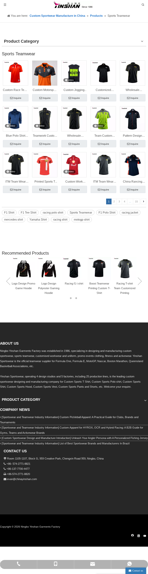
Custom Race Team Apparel (15, 90)
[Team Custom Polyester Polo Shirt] (103, 118)
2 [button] (77, 298)
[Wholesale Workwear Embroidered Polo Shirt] (132, 72)
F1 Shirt (9, 212)
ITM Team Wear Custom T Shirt (15, 182)
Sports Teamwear (81, 212)
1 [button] (71, 298)
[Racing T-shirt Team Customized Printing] (124, 268)
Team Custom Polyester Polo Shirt (103, 136)
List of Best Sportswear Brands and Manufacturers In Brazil (94, 443)
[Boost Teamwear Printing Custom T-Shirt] (99, 268)
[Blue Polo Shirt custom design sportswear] (15, 118)
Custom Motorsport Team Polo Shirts (45, 90)
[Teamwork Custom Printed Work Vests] (44, 118)
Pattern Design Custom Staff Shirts (132, 136)
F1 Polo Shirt (107, 212)
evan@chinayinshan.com (22, 479)
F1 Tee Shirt (28, 212)
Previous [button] (8, 281)
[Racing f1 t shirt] (74, 268)
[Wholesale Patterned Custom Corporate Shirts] (74, 118)
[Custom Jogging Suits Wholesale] (74, 72)
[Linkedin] (138, 536)
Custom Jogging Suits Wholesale (74, 90)
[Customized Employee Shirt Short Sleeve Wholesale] (103, 72)
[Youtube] (145, 536)
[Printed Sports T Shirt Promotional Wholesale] (44, 164)
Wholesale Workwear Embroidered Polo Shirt (132, 90)
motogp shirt (82, 219)
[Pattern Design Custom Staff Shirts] (132, 118)
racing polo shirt (53, 212)
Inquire (17, 98)
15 (136, 201)
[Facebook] (132, 536)
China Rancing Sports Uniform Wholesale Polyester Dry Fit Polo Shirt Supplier (132, 182)
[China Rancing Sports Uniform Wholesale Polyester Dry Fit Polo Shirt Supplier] (132, 164)
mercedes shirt (13, 219)
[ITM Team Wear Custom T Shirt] (15, 164)
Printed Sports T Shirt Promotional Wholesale (45, 182)
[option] (23, 274)
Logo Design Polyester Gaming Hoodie (48, 288)
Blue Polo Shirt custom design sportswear (15, 136)
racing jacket (130, 212)
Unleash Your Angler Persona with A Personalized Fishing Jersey (109, 438)
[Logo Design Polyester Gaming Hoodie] (48, 268)
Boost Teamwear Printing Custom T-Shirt (99, 288)
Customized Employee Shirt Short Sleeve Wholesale (103, 90)
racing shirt (60, 219)
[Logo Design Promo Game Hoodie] (23, 268)
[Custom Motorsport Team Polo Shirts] (44, 76)
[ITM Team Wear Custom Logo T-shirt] (103, 164)
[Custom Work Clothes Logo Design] (74, 164)
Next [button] (140, 281)
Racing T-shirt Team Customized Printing (124, 288)
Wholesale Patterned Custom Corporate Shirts (74, 136)
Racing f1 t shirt (74, 283)
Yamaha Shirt (38, 219)
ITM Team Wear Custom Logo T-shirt (103, 182)
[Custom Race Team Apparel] (15, 72)
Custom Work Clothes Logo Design (74, 182)
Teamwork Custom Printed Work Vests (45, 136)
